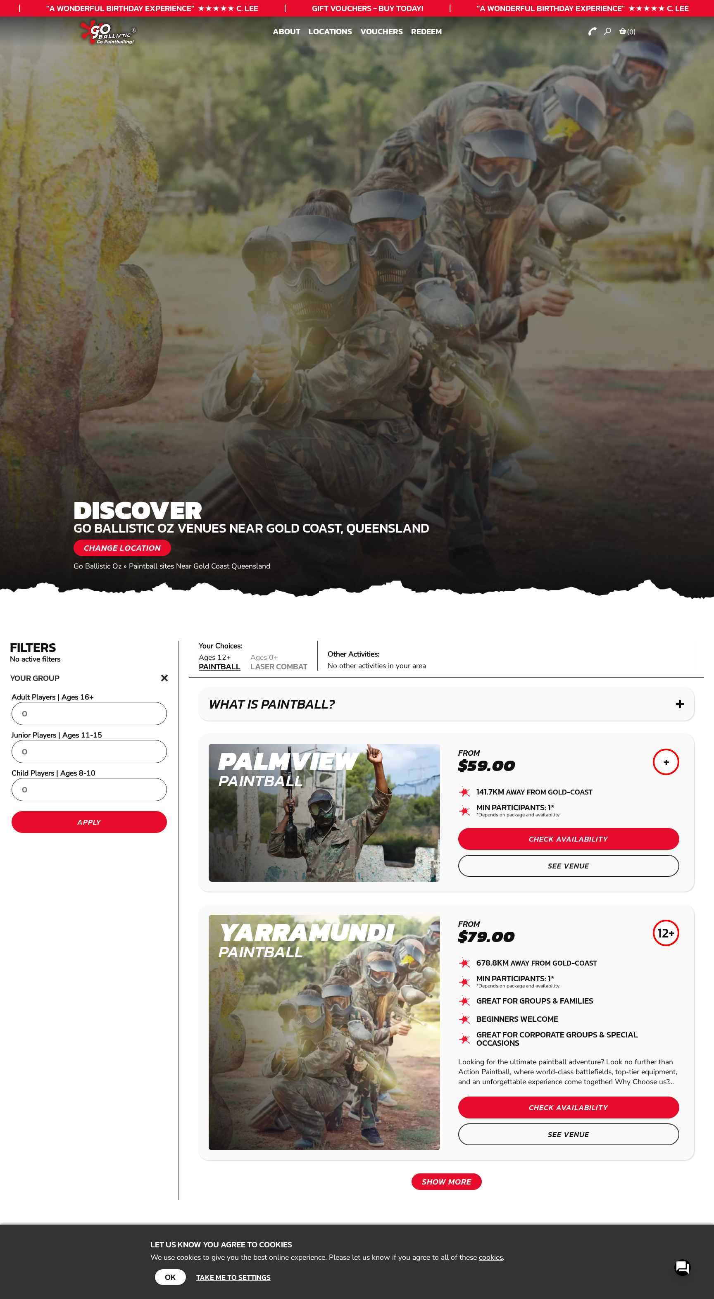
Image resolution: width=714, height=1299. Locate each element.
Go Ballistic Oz (97, 566)
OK (170, 1277)
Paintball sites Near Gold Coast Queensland (199, 566)
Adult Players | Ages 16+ (53, 697)
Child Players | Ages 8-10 (53, 773)
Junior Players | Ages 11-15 (57, 735)
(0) (631, 32)
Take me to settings (233, 1277)
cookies (491, 1257)
